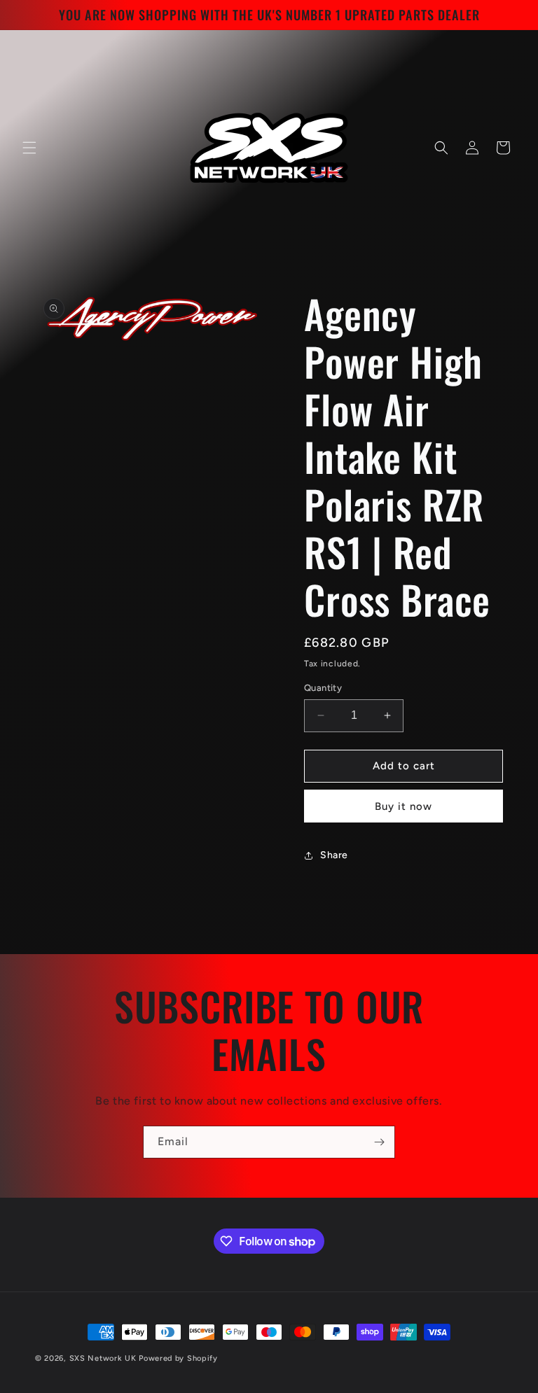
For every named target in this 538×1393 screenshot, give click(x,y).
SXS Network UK (103, 1358)
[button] (29, 147)
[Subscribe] (379, 1142)
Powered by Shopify (178, 1358)
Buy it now (403, 806)
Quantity (323, 687)
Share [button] (334, 855)
